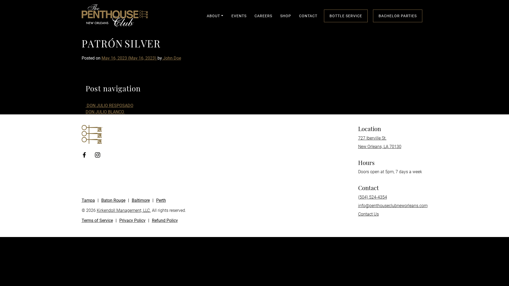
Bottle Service (346, 16)
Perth (161, 200)
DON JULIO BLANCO (105, 111)
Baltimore (141, 200)
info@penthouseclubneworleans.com (393, 205)
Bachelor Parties (398, 16)
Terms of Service (97, 220)
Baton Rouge (113, 200)
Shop (285, 16)
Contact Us (368, 214)
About (213, 16)
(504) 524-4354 (372, 197)
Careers (263, 16)
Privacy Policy (132, 220)
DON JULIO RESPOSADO (109, 105)
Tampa (88, 200)
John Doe (171, 58)
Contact (308, 16)
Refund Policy (165, 220)
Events (239, 16)
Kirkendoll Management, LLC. (124, 210)
